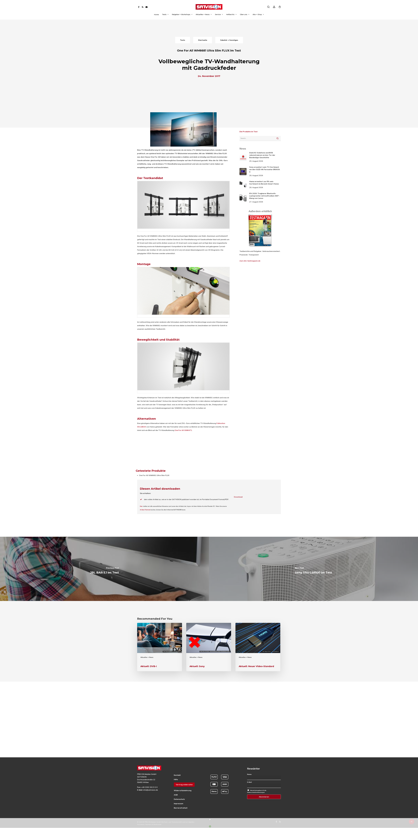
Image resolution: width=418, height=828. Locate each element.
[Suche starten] (277, 138)
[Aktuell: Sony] (208, 647)
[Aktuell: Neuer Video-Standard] (257, 647)
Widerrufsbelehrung (182, 790)
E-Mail (249, 782)
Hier (141, 506)
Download (238, 497)
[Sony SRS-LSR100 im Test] (313, 569)
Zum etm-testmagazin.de (249, 261)
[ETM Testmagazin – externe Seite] (260, 248)
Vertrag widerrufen (184, 784)
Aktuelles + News (146, 657)
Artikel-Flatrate (145, 510)
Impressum (178, 803)
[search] (268, 7)
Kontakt (177, 775)
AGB (176, 795)
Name (249, 774)
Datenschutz (179, 799)
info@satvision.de (150, 790)
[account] (274, 7)
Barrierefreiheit (180, 808)
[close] (210, 819)
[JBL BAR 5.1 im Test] (104, 569)
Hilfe (176, 779)
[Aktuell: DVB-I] (159, 647)
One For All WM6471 (183, 430)
